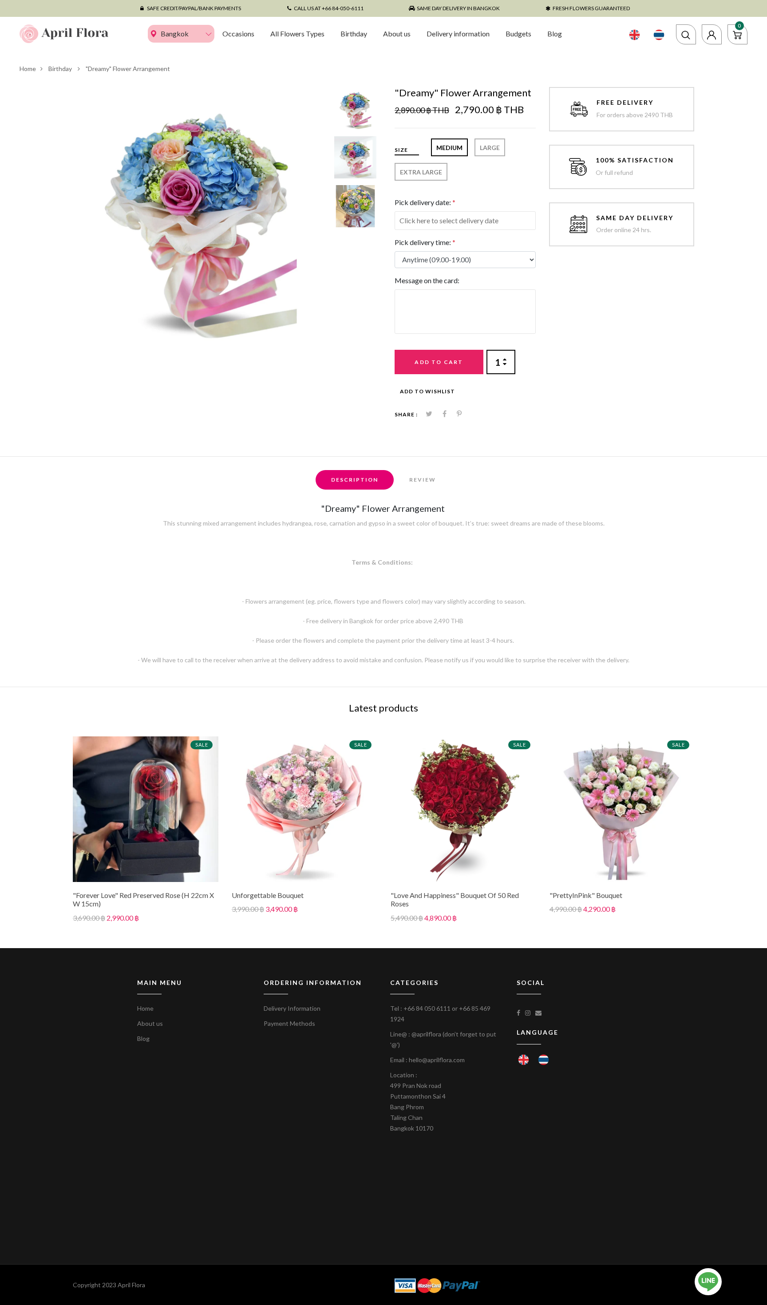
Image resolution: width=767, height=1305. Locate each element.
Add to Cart (439, 362)
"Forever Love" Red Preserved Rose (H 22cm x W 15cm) (143, 899)
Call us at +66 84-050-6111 (329, 8)
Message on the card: (427, 280)
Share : (406, 414)
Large (490, 147)
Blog (554, 33)
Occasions (238, 33)
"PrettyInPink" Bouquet (586, 895)
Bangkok (175, 33)
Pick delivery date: (425, 202)
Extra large (421, 172)
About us (397, 33)
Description (354, 479)
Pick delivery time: (425, 242)
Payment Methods (289, 1023)
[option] (200, 214)
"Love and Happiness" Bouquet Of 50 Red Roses (455, 899)
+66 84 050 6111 (427, 1008)
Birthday (353, 33)
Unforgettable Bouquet (268, 895)
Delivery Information (292, 1008)
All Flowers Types (297, 33)
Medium (449, 147)
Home (28, 68)
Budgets (518, 33)
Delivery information (458, 33)
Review (422, 479)
